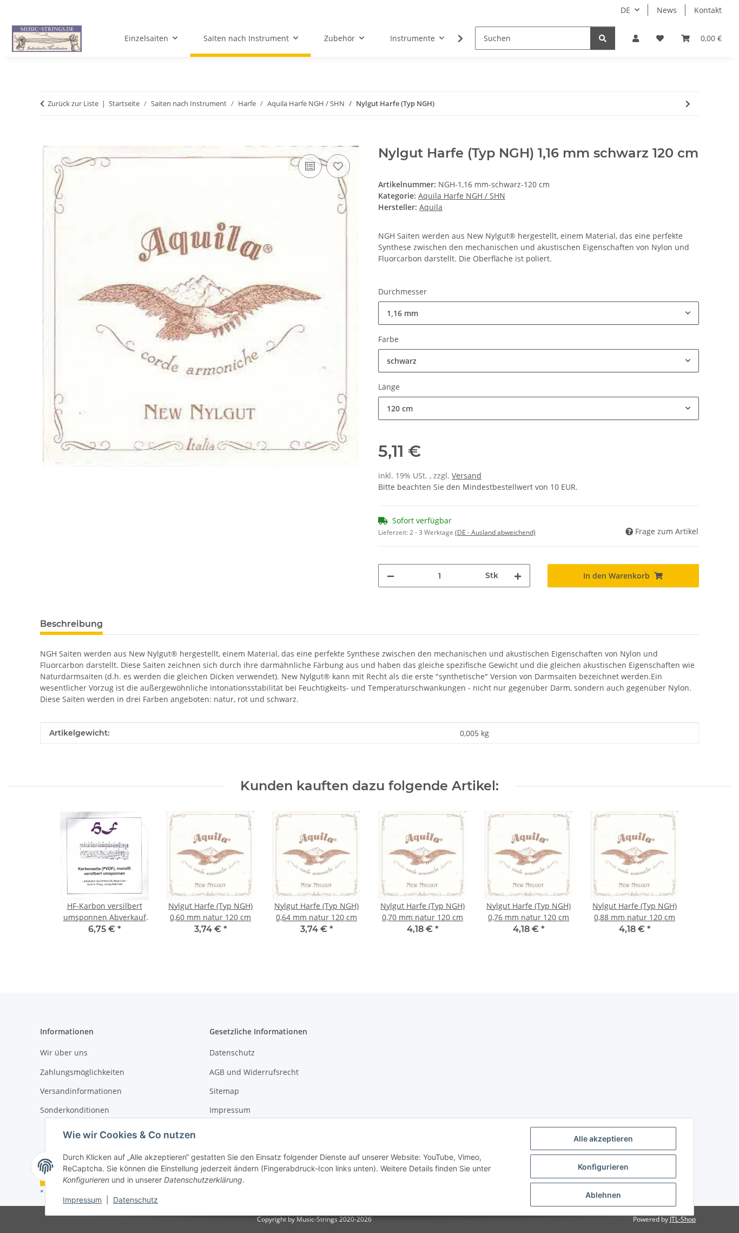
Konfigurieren (603, 1166)
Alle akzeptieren (603, 1138)
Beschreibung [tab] (71, 624)
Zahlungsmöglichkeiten (82, 1072)
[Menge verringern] (391, 576)
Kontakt (708, 10)
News (667, 10)
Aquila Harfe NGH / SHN (461, 196)
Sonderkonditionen (74, 1110)
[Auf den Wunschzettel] (338, 166)
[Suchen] (602, 38)
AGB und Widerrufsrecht (254, 1072)
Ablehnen (603, 1194)
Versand (466, 475)
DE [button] (625, 10)
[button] (636, 38)
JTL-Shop (683, 1219)
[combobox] (538, 313)
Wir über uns (64, 1052)
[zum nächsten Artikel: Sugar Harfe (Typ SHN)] (688, 103)
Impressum (82, 1199)
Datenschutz (135, 1199)
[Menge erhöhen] (518, 576)
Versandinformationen (81, 1091)
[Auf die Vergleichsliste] (310, 166)
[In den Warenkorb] (48, 140)
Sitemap (224, 1091)
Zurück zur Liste (73, 103)
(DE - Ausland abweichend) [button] (495, 532)
